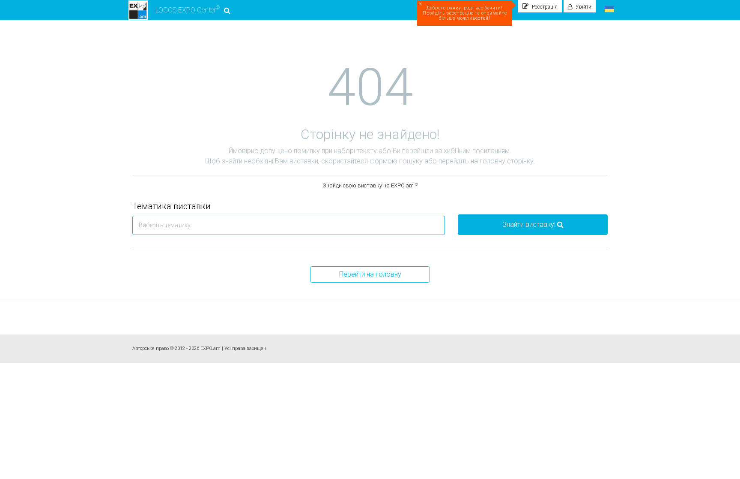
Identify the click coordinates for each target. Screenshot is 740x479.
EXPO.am (210, 348)
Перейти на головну (370, 274)
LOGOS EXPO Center (187, 9)
